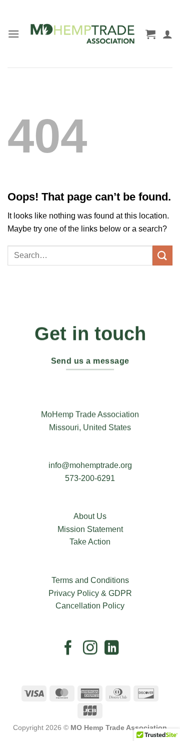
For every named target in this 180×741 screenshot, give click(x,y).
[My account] (167, 34)
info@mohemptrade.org (90, 465)
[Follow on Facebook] (68, 648)
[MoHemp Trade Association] (82, 34)
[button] (14, 34)
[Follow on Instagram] (90, 648)
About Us (90, 516)
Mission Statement (90, 529)
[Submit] (162, 255)
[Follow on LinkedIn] (111, 648)
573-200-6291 (90, 478)
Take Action (90, 542)
